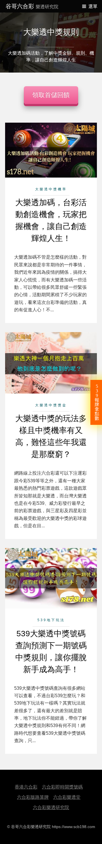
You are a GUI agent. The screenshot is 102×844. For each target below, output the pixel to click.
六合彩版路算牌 (33, 797)
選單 (92, 6)
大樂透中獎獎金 (51, 405)
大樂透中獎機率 (51, 189)
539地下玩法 (51, 620)
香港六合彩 (26, 787)
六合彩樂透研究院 (51, 807)
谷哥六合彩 (32, 6)
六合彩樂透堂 (66, 797)
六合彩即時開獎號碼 (62, 787)
